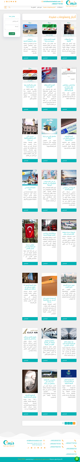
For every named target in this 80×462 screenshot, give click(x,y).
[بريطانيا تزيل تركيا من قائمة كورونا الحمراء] (49, 225)
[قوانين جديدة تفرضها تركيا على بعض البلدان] (30, 231)
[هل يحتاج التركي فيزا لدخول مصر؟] (30, 75)
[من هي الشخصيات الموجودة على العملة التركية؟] (49, 174)
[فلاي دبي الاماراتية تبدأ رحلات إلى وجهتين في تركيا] (49, 374)
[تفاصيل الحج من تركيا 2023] (49, 126)
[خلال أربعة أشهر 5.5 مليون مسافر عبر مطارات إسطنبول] (30, 278)
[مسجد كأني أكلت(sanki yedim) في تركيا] (30, 126)
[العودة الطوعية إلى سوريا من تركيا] (49, 29)
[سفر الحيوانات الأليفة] (68, 29)
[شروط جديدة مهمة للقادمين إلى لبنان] (68, 224)
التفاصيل (64, 58)
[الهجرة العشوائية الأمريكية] (49, 75)
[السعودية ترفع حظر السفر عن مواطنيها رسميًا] (49, 284)
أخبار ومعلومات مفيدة (49, 7)
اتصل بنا (33, 7)
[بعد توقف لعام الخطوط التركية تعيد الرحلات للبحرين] (68, 334)
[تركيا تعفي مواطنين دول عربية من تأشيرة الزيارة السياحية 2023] (68, 75)
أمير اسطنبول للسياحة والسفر (41, 459)
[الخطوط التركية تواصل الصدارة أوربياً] (30, 381)
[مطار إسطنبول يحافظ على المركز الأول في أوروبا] (49, 333)
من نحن (39, 7)
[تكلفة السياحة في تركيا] (30, 177)
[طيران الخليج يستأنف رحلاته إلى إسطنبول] (30, 331)
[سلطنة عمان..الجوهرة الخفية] (30, 29)
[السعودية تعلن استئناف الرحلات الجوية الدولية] (68, 373)
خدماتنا (60, 7)
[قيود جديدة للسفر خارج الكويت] (68, 278)
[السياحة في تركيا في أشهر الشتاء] (68, 177)
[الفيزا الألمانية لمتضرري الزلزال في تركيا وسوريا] (68, 126)
